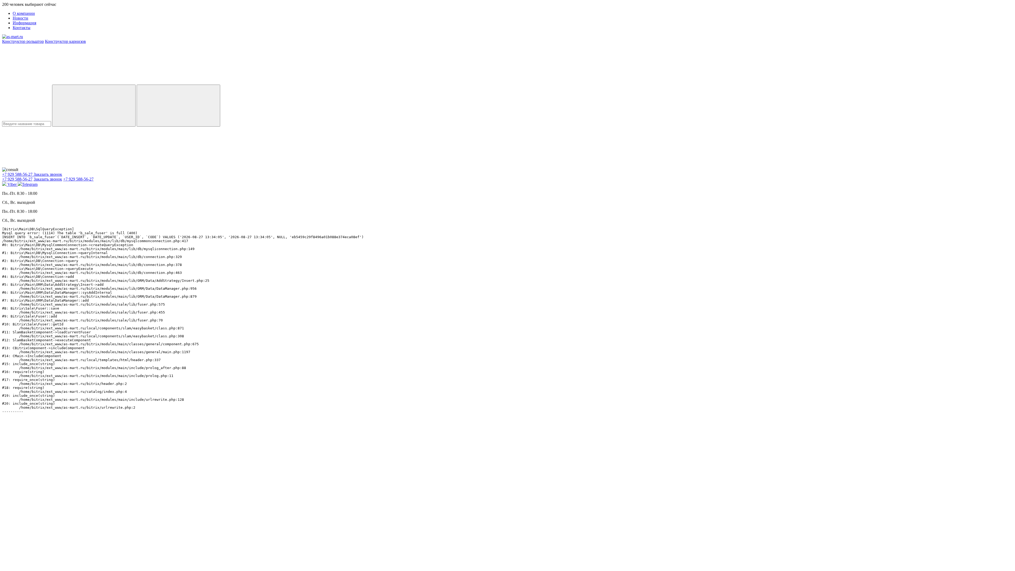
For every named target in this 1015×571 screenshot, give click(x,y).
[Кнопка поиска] (178, 106)
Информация (24, 23)
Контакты (21, 27)
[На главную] (12, 36)
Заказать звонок (48, 174)
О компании (24, 13)
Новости (20, 18)
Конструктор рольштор (23, 41)
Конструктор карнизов (65, 41)
